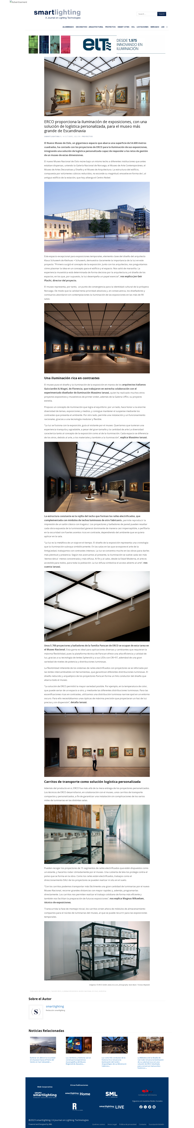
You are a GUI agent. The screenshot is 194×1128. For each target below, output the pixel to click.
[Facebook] (141, 1107)
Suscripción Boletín (156, 1124)
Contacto (142, 1124)
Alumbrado (68, 27)
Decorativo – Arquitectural (89, 27)
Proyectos (110, 27)
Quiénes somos (98, 1124)
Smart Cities (123, 27)
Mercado (155, 27)
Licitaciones (142, 27)
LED (162, 27)
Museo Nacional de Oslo (88, 991)
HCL (133, 27)
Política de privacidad (127, 1124)
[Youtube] (154, 1107)
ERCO (59, 991)
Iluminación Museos (70, 991)
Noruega (102, 991)
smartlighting (52, 136)
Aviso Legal (112, 1124)
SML (50, 1124)
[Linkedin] (145, 1107)
